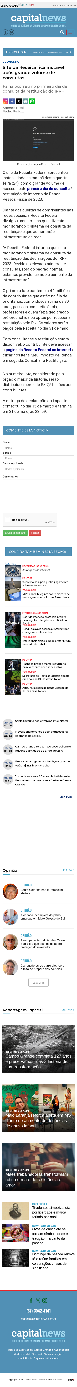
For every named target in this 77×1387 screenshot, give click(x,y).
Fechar (35, 532)
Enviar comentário (15, 532)
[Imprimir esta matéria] (25, 101)
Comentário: (10, 476)
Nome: (7, 442)
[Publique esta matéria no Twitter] (19, 101)
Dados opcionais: (13, 463)
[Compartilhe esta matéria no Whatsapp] (32, 101)
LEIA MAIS (66, 796)
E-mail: (7, 452)
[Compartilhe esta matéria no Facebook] (12, 101)
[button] (62, 31)
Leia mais (10, 563)
